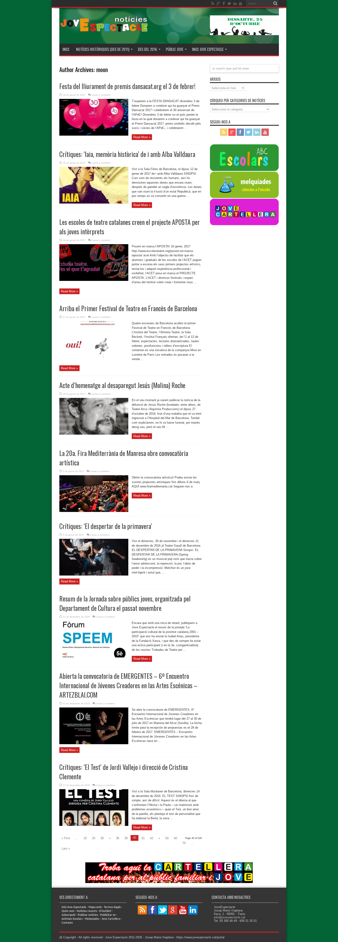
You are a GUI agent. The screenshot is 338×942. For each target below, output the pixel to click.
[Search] (275, 3)
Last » (66, 848)
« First (66, 838)
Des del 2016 (147, 49)
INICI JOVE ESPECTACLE (207, 49)
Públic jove (174, 49)
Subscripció (68, 915)
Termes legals (112, 907)
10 (85, 838)
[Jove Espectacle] (104, 32)
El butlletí (105, 911)
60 (175, 838)
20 (93, 838)
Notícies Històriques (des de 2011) (102, 49)
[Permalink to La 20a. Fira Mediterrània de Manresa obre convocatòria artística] (93, 511)
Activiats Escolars (72, 918)
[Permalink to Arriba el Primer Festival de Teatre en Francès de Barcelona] (93, 356)
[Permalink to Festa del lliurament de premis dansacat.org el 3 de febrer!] (93, 134)
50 (167, 838)
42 (151, 838)
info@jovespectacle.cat (229, 917)
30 (102, 838)
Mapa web (95, 907)
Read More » (141, 137)
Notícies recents (87, 911)
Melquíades (92, 918)
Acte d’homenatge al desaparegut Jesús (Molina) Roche (122, 385)
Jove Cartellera (111, 918)
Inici (66, 49)
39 (126, 838)
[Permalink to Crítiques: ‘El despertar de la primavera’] (93, 574)
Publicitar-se (108, 915)
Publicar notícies (88, 915)
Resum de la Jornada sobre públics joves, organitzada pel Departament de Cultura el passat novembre (125, 603)
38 (117, 838)
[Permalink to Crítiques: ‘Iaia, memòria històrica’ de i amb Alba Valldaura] (93, 202)
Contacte (67, 922)
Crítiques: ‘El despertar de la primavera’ (105, 526)
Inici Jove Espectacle (74, 907)
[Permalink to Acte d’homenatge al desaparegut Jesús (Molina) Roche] (93, 433)
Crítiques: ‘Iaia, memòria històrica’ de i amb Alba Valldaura (127, 154)
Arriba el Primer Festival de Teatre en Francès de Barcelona (128, 308)
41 (143, 838)
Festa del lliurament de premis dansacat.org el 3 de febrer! (127, 86)
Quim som (68, 911)
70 (184, 843)
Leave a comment (101, 95)
